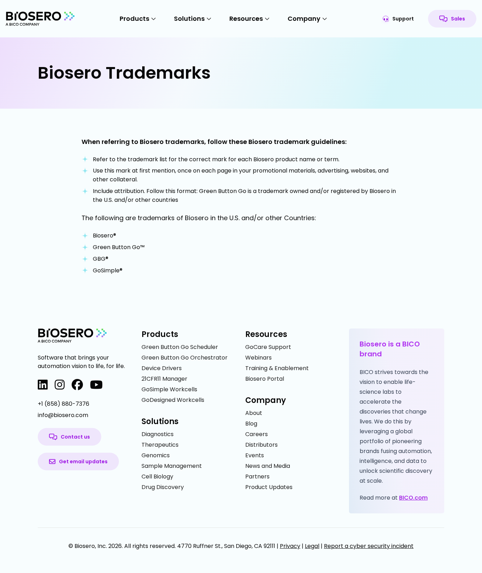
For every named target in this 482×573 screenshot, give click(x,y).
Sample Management (171, 466)
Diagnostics (157, 434)
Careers (256, 434)
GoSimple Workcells (169, 389)
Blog (251, 424)
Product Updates (269, 487)
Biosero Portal (264, 379)
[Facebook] (77, 385)
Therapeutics (160, 445)
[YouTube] (96, 385)
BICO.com (413, 498)
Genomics (155, 455)
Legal (312, 546)
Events (254, 455)
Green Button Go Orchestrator (184, 358)
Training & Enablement (277, 368)
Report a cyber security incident (369, 546)
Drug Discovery (162, 487)
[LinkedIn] (43, 385)
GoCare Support (268, 347)
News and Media (267, 466)
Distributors (261, 445)
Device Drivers (161, 368)
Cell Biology (157, 476)
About (253, 413)
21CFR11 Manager (164, 379)
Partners (257, 476)
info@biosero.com (63, 415)
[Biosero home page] (40, 19)
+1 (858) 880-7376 (63, 404)
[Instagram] (60, 385)
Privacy (290, 546)
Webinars (258, 358)
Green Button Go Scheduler (179, 347)
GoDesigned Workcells (172, 400)
